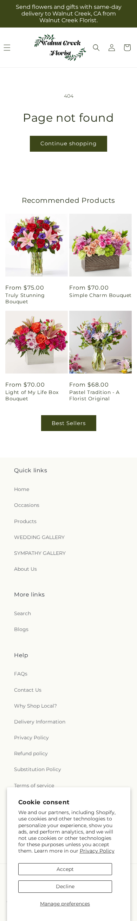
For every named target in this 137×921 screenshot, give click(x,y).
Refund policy (31, 753)
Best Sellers (69, 423)
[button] (96, 47)
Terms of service (34, 785)
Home (21, 489)
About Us (25, 569)
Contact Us (27, 690)
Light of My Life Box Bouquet (32, 395)
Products (25, 521)
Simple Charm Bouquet (100, 295)
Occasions (26, 505)
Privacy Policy (97, 851)
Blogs (21, 629)
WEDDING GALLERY (39, 537)
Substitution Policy (37, 769)
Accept (65, 869)
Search (22, 613)
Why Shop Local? (35, 706)
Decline (65, 886)
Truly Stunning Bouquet (25, 298)
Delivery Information (39, 722)
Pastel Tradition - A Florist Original (94, 395)
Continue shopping (68, 143)
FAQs (20, 674)
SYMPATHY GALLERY (40, 553)
